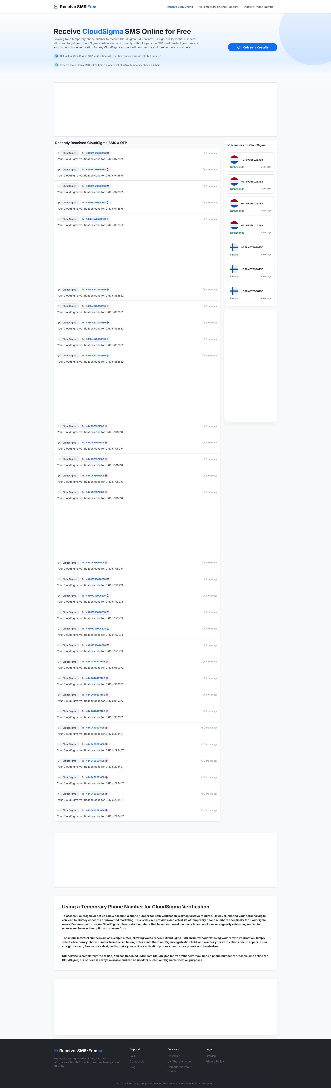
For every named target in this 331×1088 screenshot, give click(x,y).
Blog (133, 1067)
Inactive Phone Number (259, 6)
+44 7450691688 (95, 727)
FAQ (132, 1056)
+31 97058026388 (96, 153)
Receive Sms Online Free (177, 1083)
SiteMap (210, 1056)
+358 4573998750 (96, 219)
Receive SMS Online (180, 6)
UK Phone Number (180, 1061)
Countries (174, 1056)
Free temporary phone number (144, 1083)
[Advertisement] (165, 109)
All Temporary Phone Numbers (218, 6)
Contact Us (137, 1061)
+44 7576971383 (95, 426)
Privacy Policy (214, 1061)
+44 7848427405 (95, 661)
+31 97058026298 (96, 579)
